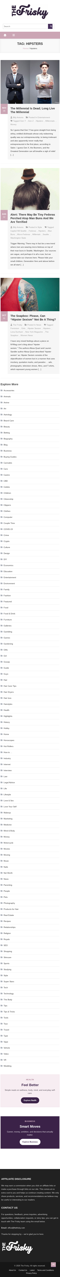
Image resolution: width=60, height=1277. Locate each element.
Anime (6, 402)
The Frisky (17, 325)
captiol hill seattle (18, 231)
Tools (6, 1018)
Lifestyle (7, 794)
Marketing (8, 819)
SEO (6, 945)
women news (27, 335)
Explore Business (30, 1142)
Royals (7, 939)
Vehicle (7, 1048)
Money (13, 124)
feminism (14, 328)
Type (6, 1036)
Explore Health (30, 1100)
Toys (6, 1024)
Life (5, 788)
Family (6, 589)
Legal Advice (9, 782)
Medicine (8, 825)
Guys (6, 674)
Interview (8, 770)
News (38, 325)
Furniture (8, 620)
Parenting (8, 885)
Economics (8, 565)
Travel (6, 1030)
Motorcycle (8, 843)
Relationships (9, 927)
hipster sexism (34, 328)
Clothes (7, 511)
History (7, 722)
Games (7, 638)
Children (7, 493)
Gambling (8, 632)
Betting (7, 433)
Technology (9, 993)
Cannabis (8, 463)
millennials (50, 121)
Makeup (7, 813)
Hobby (6, 728)
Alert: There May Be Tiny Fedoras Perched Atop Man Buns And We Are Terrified (32, 218)
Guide (6, 668)
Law (5, 776)
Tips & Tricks (9, 1012)
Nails (6, 867)
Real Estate (9, 915)
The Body (8, 999)
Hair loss (7, 698)
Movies (7, 849)
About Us (12, 1270)
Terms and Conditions (45, 1270)
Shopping (8, 951)
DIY (5, 559)
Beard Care (9, 420)
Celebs (7, 487)
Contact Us (23, 1270)
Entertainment (44, 117)
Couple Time (9, 523)
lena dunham (16, 332)
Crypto (6, 541)
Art (5, 408)
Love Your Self (10, 806)
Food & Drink (9, 613)
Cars (6, 469)
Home (6, 734)
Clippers (7, 505)
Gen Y (23, 121)
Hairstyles (8, 704)
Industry (7, 758)
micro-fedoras (23, 234)
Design (7, 553)
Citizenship (8, 499)
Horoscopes (9, 740)
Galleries (7, 626)
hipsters (39, 121)
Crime (6, 535)
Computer (8, 517)
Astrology (8, 414)
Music (6, 861)
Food (6, 607)
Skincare (7, 957)
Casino (7, 475)
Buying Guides (10, 457)
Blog (6, 445)
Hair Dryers (9, 692)
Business (8, 451)
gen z (31, 121)
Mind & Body (9, 831)
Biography (8, 439)
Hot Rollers (8, 746)
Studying (7, 969)
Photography (9, 903)
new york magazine (34, 332)
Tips (5, 1005)
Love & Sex (9, 800)
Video (6, 1054)
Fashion (7, 595)
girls (23, 328)
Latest (32, 1270)
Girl (5, 656)
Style (40, 227)
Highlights (8, 716)
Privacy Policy (31, 1273)
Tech (6, 987)
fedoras (32, 231)
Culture (7, 547)
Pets (6, 897)
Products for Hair (11, 909)
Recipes (7, 921)
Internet (7, 764)
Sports (6, 963)
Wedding (7, 1066)
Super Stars (9, 981)
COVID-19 (8, 529)
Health (6, 710)
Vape (6, 1042)
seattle (46, 234)
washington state (18, 238)
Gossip (7, 662)
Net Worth (8, 873)
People (7, 891)
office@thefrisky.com (16, 1228)
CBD (6, 481)
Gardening (8, 644)
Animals (7, 396)
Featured (8, 601)
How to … (8, 752)
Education (8, 571)
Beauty (7, 427)
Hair (5, 680)
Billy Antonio (18, 117)
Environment (9, 583)
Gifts (6, 650)
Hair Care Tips (10, 686)
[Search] (50, 26)
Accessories (9, 390)
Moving (7, 855)
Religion (7, 933)
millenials (36, 234)
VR (5, 1060)
